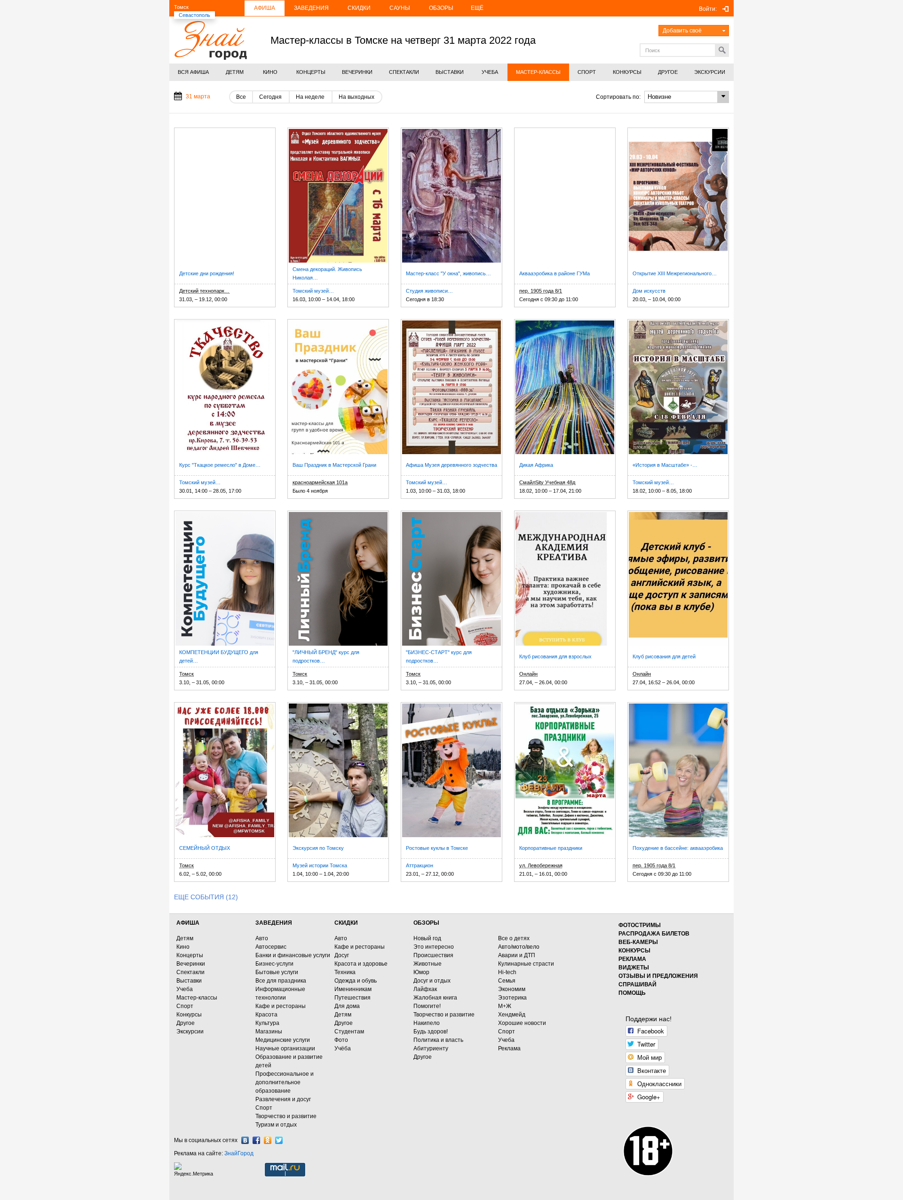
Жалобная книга (435, 997)
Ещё (477, 8)
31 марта (198, 96)
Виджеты (633, 967)
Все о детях (514, 938)
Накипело (426, 1023)
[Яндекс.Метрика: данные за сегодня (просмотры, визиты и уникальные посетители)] (194, 1169)
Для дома (347, 1006)
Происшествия (433, 955)
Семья (506, 980)
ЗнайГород (238, 1153)
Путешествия (352, 997)
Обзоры (441, 8)
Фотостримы (639, 925)
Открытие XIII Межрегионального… (675, 273)
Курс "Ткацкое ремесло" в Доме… (220, 465)
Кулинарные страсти (526, 963)
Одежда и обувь (355, 980)
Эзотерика (512, 997)
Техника (345, 972)
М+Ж (504, 1006)
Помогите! (427, 1006)
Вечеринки (190, 963)
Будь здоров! (430, 1031)
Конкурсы (189, 1014)
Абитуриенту (430, 1048)
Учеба (184, 989)
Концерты (189, 955)
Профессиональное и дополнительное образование (284, 1082)
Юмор (421, 972)
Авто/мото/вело (518, 947)
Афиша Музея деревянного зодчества (451, 465)
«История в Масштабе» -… (665, 465)
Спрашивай (637, 984)
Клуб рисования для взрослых (555, 656)
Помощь (632, 993)
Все (241, 97)
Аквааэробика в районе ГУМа (554, 273)
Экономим (511, 989)
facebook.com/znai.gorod (256, 1140)
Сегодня (270, 97)
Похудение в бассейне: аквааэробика (678, 848)
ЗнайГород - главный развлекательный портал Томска (210, 40)
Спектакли (190, 972)
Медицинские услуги (282, 1040)
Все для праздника (280, 980)
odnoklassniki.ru (267, 1140)
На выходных (356, 97)
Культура (267, 1023)
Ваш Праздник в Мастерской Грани (334, 465)
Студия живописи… (429, 291)
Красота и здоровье (361, 963)
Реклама (509, 1048)
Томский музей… (313, 291)
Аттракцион (419, 865)
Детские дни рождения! (206, 273)
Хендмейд (511, 1014)
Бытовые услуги (276, 972)
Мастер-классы (196, 997)
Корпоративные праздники (550, 848)
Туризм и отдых (276, 1124)
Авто (261, 938)
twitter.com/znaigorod (279, 1140)
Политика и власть (438, 1040)
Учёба (342, 1048)
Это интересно (433, 947)
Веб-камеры (638, 942)
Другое (185, 1023)
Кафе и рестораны (280, 1006)
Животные (427, 963)
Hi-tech (507, 972)
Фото (341, 1040)
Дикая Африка (536, 465)
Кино (183, 947)
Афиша (264, 8)
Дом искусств (649, 291)
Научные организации (285, 1048)
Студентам (349, 1031)
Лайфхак (425, 989)
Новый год (427, 938)
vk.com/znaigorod (245, 1140)
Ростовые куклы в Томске (437, 848)
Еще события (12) (206, 897)
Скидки (359, 8)
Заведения (311, 8)
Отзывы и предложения (658, 976)
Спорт (184, 1006)
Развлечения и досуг (283, 1099)
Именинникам (353, 989)
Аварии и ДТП (516, 955)
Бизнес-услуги (274, 963)
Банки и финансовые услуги (292, 955)
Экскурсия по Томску (318, 848)
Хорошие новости (522, 1023)
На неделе (310, 97)
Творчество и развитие (286, 1116)
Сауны (399, 8)
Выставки (189, 980)
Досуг (341, 955)
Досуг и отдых (432, 980)
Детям (184, 938)
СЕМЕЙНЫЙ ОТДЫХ (204, 848)
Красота (266, 1014)
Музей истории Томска (320, 865)
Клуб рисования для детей (664, 656)
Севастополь (194, 15)
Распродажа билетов (653, 933)
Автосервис (270, 947)
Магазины (268, 1031)
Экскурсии (190, 1031)
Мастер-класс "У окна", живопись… (448, 273)
